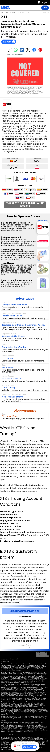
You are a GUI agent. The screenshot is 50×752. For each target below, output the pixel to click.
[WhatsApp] (16, 50)
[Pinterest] (40, 50)
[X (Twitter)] (28, 50)
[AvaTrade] (28, 646)
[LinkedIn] (22, 50)
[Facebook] (34, 50)
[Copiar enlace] (10, 50)
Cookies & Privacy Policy (10, 659)
